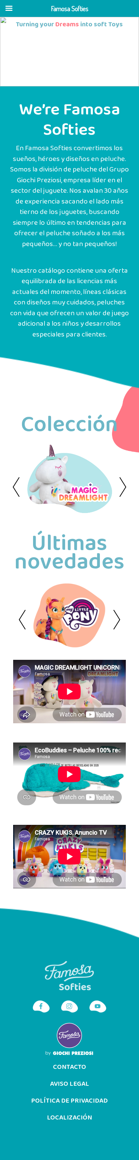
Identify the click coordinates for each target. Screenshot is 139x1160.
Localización (69, 1118)
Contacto (69, 1067)
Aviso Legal (69, 1084)
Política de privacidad (69, 1101)
